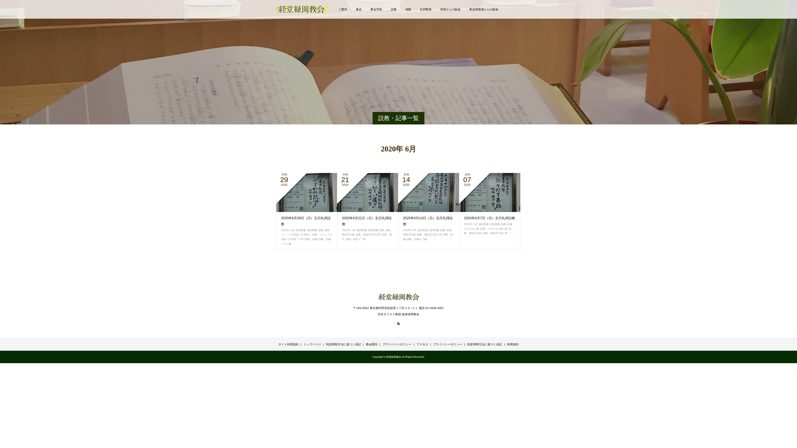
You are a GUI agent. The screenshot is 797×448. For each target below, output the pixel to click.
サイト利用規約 (288, 344)
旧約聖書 (312, 230)
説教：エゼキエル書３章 (494, 228)
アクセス (422, 344)
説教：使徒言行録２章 (495, 233)
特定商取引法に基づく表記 (343, 344)
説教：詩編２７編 (417, 239)
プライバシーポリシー (397, 344)
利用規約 (513, 344)
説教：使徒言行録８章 (368, 234)
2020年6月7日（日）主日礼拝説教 (489, 218)
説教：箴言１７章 (356, 239)
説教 (394, 9)
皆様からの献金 (450, 9)
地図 (408, 9)
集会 (359, 9)
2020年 (285, 230)
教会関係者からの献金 (483, 9)
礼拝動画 (426, 9)
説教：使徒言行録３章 (429, 234)
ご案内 (343, 9)
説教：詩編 (311, 239)
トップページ (312, 344)
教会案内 (372, 344)
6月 (293, 230)
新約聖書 (301, 230)
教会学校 (376, 9)
